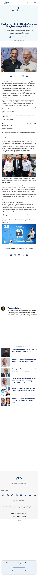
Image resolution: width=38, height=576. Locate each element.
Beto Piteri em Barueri (17, 248)
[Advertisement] (19, 280)
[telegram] (8, 495)
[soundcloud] (34, 495)
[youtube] (30, 495)
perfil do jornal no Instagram (14, 214)
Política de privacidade (19, 516)
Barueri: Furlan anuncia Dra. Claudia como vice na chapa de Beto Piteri (18, 115)
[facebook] (12, 495)
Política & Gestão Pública (19, 11)
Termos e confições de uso (19, 513)
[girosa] (26, 495)
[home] (6, 3)
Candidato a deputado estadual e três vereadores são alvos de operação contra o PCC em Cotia (23, 381)
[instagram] (16, 495)
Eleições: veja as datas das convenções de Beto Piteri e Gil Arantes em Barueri (19, 124)
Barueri (27, 36)
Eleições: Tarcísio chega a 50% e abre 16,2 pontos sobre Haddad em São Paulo (23, 400)
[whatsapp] (28, 3)
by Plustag (19, 520)
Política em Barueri (28, 248)
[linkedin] (21, 495)
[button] (11, 76)
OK (19, 569)
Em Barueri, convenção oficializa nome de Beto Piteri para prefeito (18, 133)
